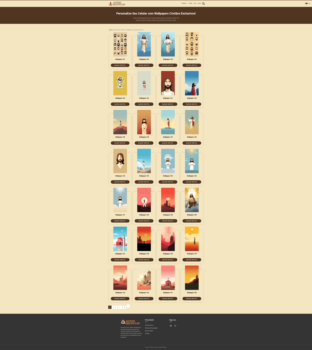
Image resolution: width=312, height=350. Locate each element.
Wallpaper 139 (168, 215)
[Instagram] (175, 325)
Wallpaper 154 (192, 59)
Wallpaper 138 (192, 215)
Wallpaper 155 (168, 59)
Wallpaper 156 (144, 59)
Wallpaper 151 (168, 98)
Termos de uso (149, 325)
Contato (147, 333)
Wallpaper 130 (192, 292)
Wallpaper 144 (144, 176)
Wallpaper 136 (144, 254)
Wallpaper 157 (120, 59)
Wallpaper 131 (168, 292)
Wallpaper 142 (192, 176)
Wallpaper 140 (144, 215)
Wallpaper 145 (120, 176)
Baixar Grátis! (119, 65)
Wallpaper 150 (192, 98)
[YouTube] (170, 325)
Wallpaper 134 (192, 254)
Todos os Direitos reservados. (161, 347)
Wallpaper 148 (144, 137)
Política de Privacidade (151, 328)
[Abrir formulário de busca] (203, 3)
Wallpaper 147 (168, 137)
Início (110, 30)
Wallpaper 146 (192, 137)
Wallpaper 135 (168, 254)
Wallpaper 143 (168, 176)
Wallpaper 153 (120, 98)
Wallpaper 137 (120, 254)
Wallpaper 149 (120, 137)
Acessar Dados (149, 330)
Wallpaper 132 (144, 292)
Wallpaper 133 (120, 292)
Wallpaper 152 (144, 98)
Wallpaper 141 (120, 215)
